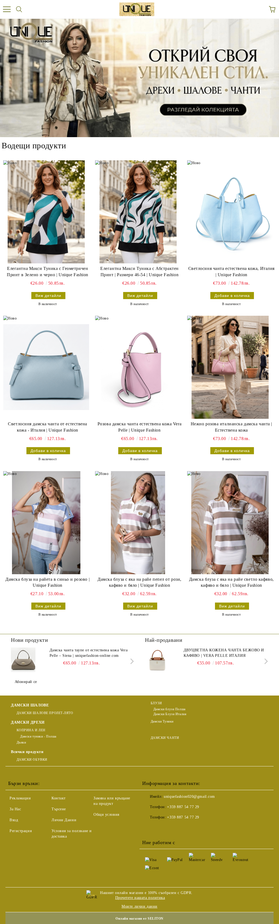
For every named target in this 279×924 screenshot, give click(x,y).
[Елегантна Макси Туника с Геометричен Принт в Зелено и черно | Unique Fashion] (46, 211)
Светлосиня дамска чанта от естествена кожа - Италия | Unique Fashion (47, 427)
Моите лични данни (139, 906)
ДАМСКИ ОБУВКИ (32, 760)
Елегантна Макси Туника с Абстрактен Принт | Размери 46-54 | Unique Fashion (139, 271)
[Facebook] (149, 828)
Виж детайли (48, 295)
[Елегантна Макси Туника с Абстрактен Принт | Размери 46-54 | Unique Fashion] (138, 211)
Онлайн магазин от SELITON (139, 918)
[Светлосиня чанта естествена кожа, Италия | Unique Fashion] (230, 211)
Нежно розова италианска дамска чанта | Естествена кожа (231, 427)
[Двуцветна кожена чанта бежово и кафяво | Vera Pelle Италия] (157, 660)
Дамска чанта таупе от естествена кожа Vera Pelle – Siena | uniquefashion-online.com (89, 653)
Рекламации (20, 798)
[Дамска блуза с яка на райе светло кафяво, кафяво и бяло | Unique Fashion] (230, 522)
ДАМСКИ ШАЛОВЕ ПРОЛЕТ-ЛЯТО (45, 713)
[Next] (131, 661)
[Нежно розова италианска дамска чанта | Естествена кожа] (230, 367)
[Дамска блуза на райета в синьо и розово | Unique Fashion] (46, 522)
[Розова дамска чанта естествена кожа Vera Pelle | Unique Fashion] (138, 367)
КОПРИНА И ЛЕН (31, 730)
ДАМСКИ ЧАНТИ (165, 738)
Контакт (58, 798)
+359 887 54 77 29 (183, 807)
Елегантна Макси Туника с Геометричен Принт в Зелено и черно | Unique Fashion (47, 271)
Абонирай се (26, 682)
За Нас (15, 809)
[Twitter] (161, 828)
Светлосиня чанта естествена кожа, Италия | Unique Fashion (231, 271)
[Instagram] (173, 828)
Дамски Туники (162, 721)
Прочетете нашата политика (140, 898)
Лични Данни (63, 820)
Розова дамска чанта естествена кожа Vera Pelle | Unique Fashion (139, 427)
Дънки (21, 742)
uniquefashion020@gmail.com (189, 796)
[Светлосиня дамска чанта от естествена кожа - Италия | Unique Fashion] (46, 367)
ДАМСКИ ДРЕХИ (28, 722)
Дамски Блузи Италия (169, 714)
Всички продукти (27, 752)
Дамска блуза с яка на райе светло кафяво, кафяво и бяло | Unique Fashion (231, 582)
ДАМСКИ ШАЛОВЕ (30, 705)
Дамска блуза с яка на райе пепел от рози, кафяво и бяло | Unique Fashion (139, 582)
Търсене (58, 809)
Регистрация (21, 831)
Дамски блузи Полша (169, 709)
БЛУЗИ (156, 703)
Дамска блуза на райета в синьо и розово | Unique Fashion (47, 582)
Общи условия (106, 814)
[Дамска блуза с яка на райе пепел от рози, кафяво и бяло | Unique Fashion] (138, 522)
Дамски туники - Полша (37, 736)
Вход (14, 820)
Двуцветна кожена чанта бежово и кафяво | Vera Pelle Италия (224, 653)
